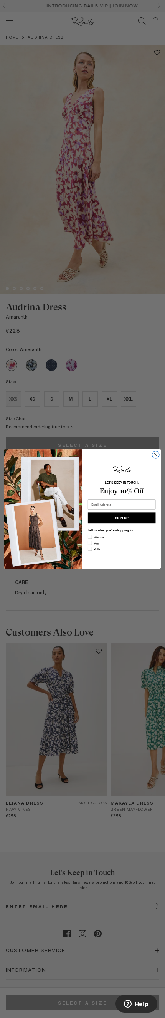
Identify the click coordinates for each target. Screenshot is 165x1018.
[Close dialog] (155, 454)
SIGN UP (122, 517)
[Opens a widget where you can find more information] (136, 1004)
